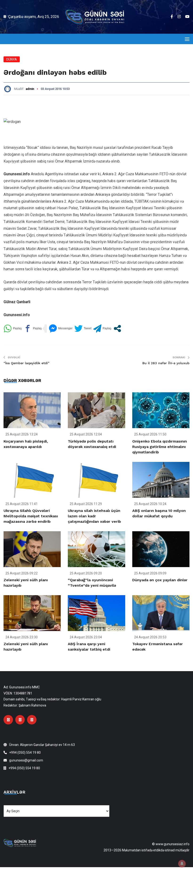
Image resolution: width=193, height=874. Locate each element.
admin (30, 89)
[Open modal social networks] (117, 328)
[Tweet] (82, 328)
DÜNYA (11, 59)
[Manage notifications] (182, 863)
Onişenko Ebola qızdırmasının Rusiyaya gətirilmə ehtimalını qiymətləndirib (159, 446)
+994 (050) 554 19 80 (25, 752)
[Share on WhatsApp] (13, 328)
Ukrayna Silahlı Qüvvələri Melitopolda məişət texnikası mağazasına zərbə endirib (31, 516)
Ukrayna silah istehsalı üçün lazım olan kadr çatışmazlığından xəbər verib (94, 516)
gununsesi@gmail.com (26, 760)
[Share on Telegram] (102, 328)
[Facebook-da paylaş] (33, 328)
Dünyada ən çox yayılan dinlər (160, 580)
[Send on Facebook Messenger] (60, 328)
